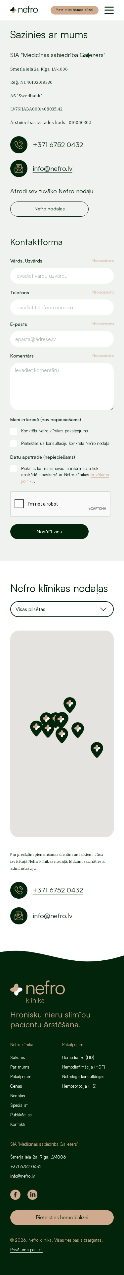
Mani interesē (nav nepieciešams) (45, 419)
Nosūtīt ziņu (49, 531)
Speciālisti (19, 1105)
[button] (60, 720)
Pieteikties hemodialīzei (74, 10)
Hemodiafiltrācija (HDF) (83, 1067)
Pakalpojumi (21, 1076)
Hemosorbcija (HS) (79, 1086)
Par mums (19, 1067)
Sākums (17, 1057)
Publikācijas (21, 1114)
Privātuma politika (26, 1249)
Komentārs (62, 355)
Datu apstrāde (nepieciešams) (42, 457)
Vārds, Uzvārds (62, 261)
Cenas (16, 1086)
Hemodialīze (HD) (78, 1057)
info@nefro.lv (52, 168)
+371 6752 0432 (58, 144)
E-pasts (62, 324)
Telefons (62, 292)
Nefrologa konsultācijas (83, 1076)
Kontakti (17, 1124)
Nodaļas (17, 1095)
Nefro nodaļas (49, 208)
